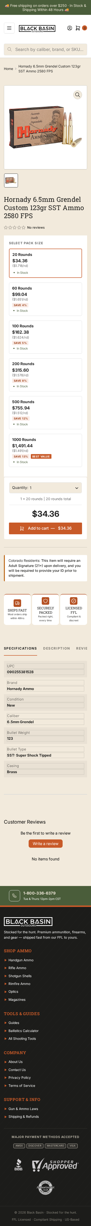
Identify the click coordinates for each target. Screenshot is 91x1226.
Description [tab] (56, 648)
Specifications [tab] (20, 648)
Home (8, 69)
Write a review (45, 843)
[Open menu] (9, 28)
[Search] (9, 49)
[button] (15, 227)
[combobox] (51, 49)
